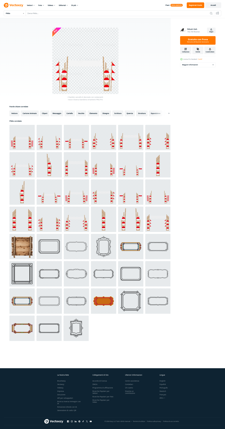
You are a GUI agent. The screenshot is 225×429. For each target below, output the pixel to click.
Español (163, 384)
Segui (211, 32)
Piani (167, 5)
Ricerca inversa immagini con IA (69, 402)
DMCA (94, 384)
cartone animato (30, 113)
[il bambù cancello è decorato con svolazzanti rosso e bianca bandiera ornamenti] (22, 137)
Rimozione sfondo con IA (67, 407)
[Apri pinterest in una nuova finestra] (79, 421)
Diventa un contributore (130, 392)
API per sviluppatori (65, 398)
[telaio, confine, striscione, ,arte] (49, 246)
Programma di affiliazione (102, 388)
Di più (73, 5)
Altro (161, 398)
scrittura (117, 113)
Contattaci (129, 384)
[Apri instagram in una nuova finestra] (72, 421)
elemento (93, 113)
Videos (50, 5)
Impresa (60, 391)
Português (164, 388)
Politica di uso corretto (171, 421)
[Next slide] (167, 113)
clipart (44, 113)
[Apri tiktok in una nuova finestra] (83, 421)
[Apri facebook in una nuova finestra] (68, 421)
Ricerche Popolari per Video (100, 401)
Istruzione (61, 394)
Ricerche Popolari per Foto (102, 396)
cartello (69, 113)
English (162, 381)
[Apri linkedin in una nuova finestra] (76, 421)
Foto (40, 5)
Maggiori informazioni (190, 65)
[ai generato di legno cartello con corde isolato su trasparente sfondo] (22, 246)
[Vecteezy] (13, 5)
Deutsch (163, 391)
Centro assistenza (132, 381)
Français (163, 394)
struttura (142, 113)
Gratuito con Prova (198, 40)
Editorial (62, 5)
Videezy (60, 388)
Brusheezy (61, 381)
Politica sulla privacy (154, 421)
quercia (130, 113)
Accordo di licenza (99, 381)
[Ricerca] (211, 13)
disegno (106, 113)
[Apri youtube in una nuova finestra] (91, 421)
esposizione (155, 113)
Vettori (30, 5)
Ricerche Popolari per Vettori (100, 392)
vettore (14, 113)
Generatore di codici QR (66, 410)
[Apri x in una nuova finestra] (87, 421)
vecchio (81, 113)
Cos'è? (200, 59)
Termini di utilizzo (139, 421)
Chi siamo (129, 388)
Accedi (213, 5)
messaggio (57, 113)
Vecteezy (60, 384)
